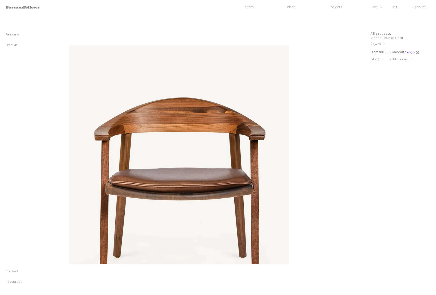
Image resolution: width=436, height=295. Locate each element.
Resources (13, 282)
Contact (11, 271)
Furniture (12, 35)
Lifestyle (11, 45)
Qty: (373, 59)
